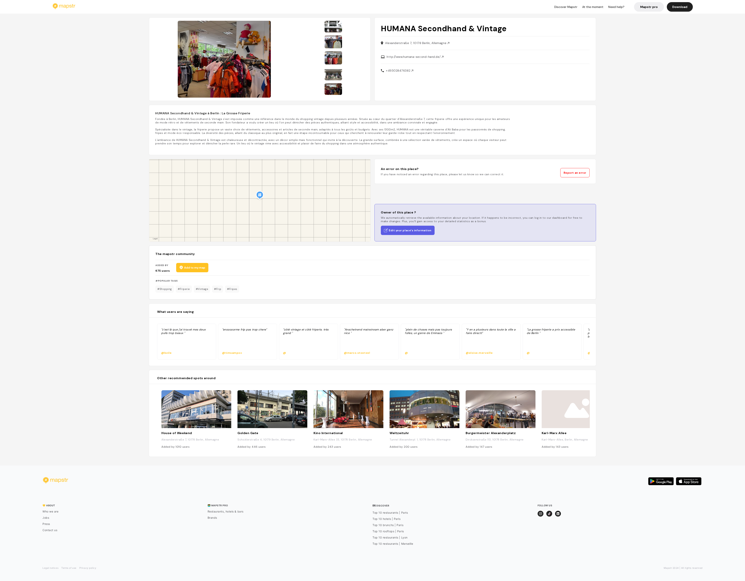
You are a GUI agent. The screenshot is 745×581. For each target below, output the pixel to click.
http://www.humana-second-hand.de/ (414, 57)
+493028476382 (398, 71)
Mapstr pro (649, 7)
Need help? (616, 7)
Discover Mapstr (565, 7)
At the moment (592, 7)
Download (679, 7)
